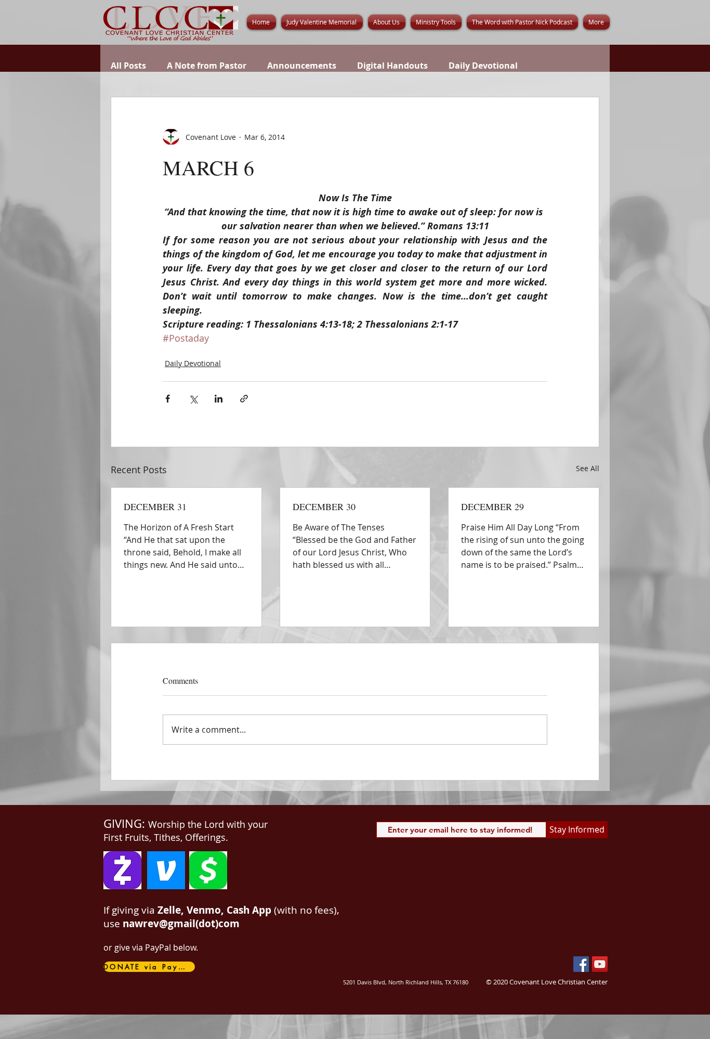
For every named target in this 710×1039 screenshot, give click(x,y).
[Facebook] (581, 964)
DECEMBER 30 (324, 506)
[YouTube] (600, 964)
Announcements (301, 65)
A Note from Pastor (206, 65)
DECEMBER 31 (155, 506)
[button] (386, 22)
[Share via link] (244, 399)
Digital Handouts (392, 65)
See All (587, 468)
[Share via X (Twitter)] (193, 399)
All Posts (128, 65)
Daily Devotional (483, 65)
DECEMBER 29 (492, 506)
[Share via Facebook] (168, 399)
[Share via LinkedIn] (218, 399)
